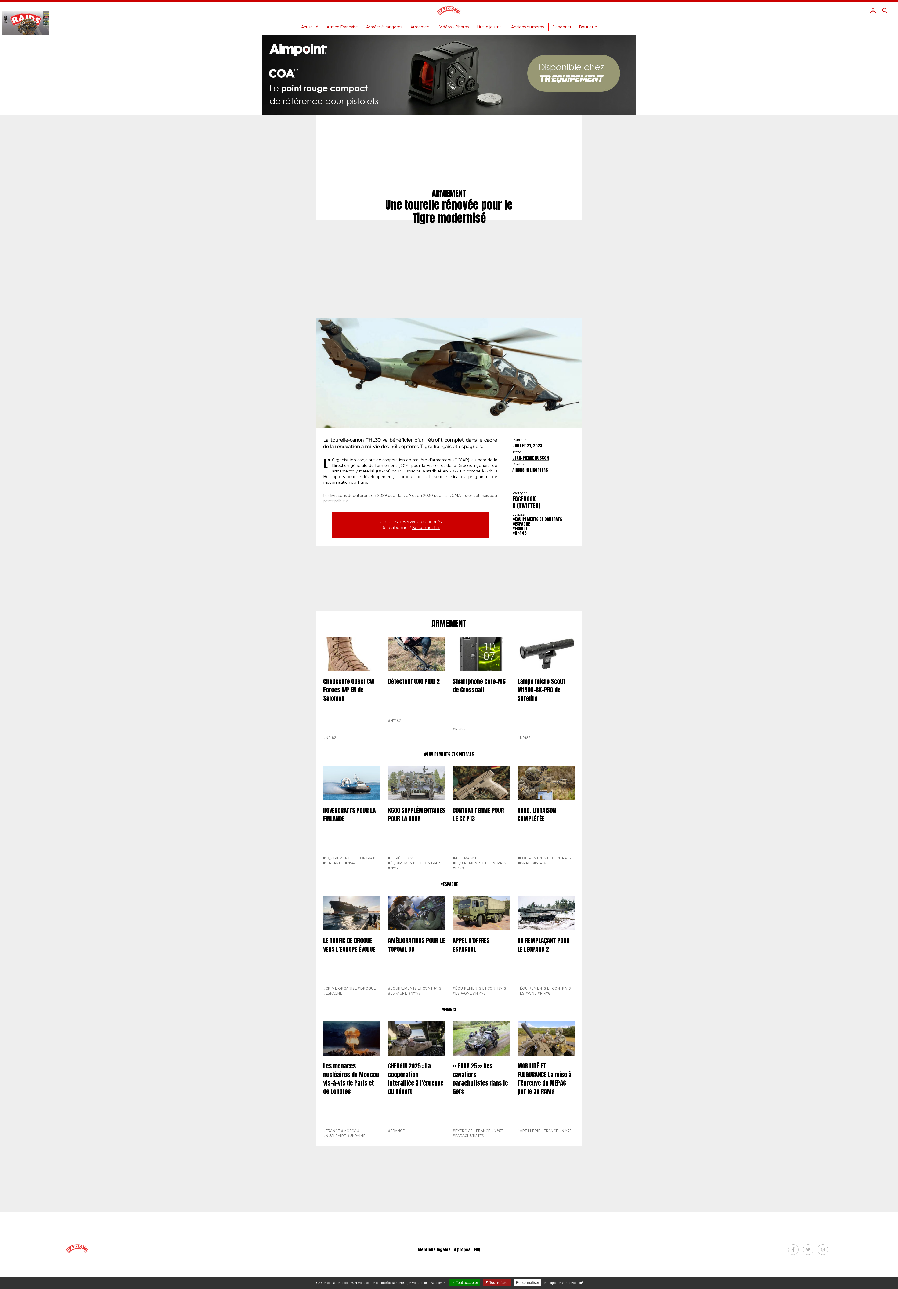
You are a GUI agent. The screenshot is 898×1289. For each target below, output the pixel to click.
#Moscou (350, 1131)
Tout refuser (498, 1283)
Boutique (588, 27)
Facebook (524, 499)
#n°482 (329, 738)
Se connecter (426, 527)
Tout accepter (466, 1283)
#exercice (463, 1131)
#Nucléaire (334, 1136)
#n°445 (519, 533)
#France (520, 528)
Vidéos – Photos (454, 27)
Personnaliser (527, 1283)
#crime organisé (340, 988)
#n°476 (351, 863)
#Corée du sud (402, 858)
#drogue (367, 988)
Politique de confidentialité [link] (563, 1283)
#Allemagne (465, 858)
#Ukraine (356, 1136)
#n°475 (497, 1131)
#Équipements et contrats (537, 519)
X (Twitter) (526, 505)
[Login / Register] (873, 10)
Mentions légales (434, 1249)
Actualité (309, 27)
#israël (525, 863)
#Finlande (333, 863)
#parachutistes (468, 1136)
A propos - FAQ (467, 1249)
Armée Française (342, 27)
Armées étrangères (384, 27)
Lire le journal (490, 27)
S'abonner (562, 27)
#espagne (521, 524)
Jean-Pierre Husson (530, 458)
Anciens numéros (527, 27)
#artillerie (529, 1131)
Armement (420, 27)
